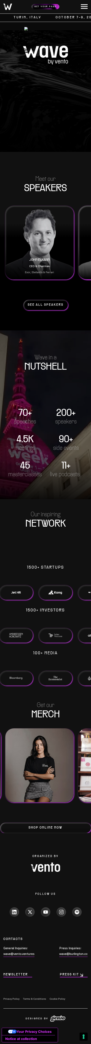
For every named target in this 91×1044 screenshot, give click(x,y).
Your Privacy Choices (34, 1031)
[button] (82, 7)
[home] (7, 7)
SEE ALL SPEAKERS (45, 304)
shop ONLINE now (45, 827)
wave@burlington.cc (73, 954)
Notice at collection (21, 1039)
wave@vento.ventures (18, 954)
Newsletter (15, 974)
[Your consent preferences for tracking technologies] (84, 1037)
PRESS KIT (69, 974)
